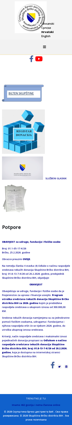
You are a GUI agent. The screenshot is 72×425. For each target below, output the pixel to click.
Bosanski (48, 23)
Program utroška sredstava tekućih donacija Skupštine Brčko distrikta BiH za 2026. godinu (35, 299)
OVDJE (26, 259)
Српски (46, 28)
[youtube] (39, 60)
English (45, 36)
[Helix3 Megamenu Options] (44, 47)
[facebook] (31, 60)
